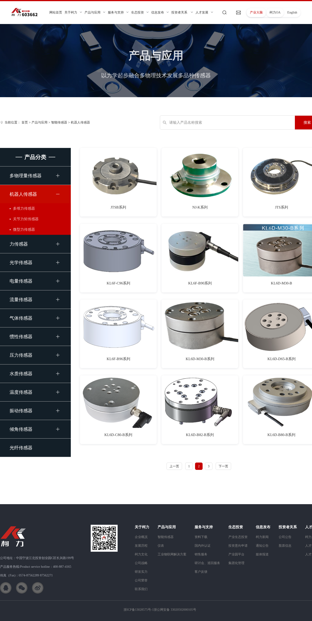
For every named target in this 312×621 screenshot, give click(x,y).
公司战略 (141, 563)
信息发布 (157, 12)
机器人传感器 (80, 122)
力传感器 (19, 243)
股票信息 (285, 545)
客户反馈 (201, 571)
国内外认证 (203, 545)
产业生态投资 (238, 537)
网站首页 (55, 12)
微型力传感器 (24, 229)
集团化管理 (236, 563)
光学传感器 (21, 262)
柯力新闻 (262, 537)
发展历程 (141, 545)
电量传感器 (21, 281)
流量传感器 (21, 299)
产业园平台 (236, 554)
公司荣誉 (141, 580)
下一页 (223, 466)
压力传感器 (21, 355)
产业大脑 (256, 12)
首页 (24, 122)
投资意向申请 (238, 545)
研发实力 (141, 571)
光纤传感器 (21, 447)
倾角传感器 (21, 429)
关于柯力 (70, 12)
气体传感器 (21, 318)
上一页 (174, 466)
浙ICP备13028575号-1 (139, 609)
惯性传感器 (21, 336)
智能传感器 (59, 122)
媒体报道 (262, 554)
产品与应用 (92, 12)
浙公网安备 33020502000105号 (175, 609)
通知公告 (262, 545)
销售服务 (201, 554)
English (292, 12)
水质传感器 (21, 373)
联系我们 (141, 589)
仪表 (161, 545)
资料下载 (201, 537)
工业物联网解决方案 (172, 554)
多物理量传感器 (26, 175)
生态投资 (137, 12)
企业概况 (141, 537)
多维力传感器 (24, 208)
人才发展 (202, 12)
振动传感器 (21, 410)
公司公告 (285, 537)
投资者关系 (179, 12)
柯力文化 (141, 554)
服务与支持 (116, 12)
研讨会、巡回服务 (207, 563)
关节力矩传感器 (26, 219)
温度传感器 (21, 392)
